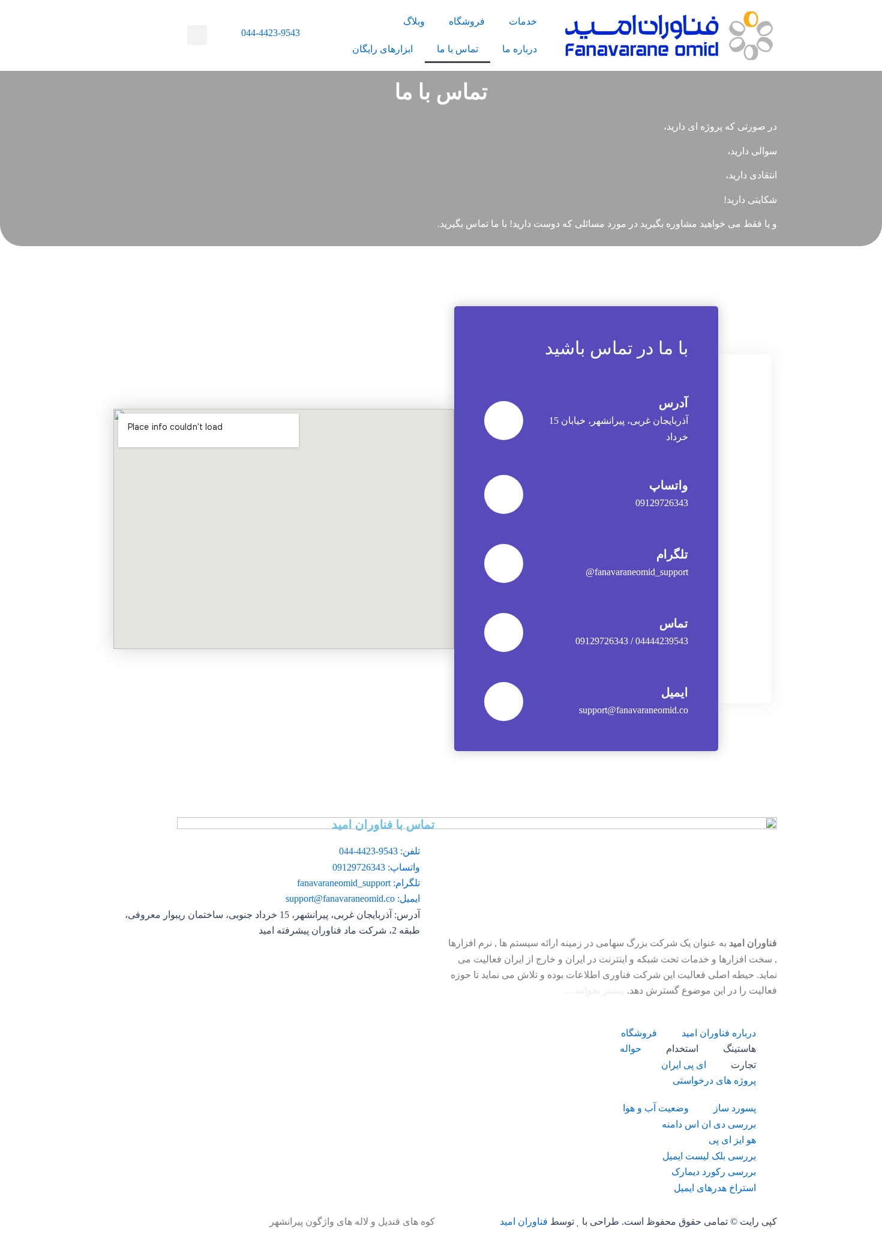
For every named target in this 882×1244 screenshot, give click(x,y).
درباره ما (519, 49)
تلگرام (672, 554)
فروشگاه (467, 21)
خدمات (523, 21)
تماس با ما (457, 49)
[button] (197, 35)
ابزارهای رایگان (382, 49)
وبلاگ (414, 21)
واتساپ (668, 485)
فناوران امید (524, 1221)
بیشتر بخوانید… (595, 990)
